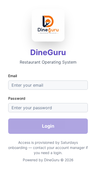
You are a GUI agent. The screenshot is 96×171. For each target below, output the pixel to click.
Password (16, 98)
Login (48, 126)
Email (12, 76)
